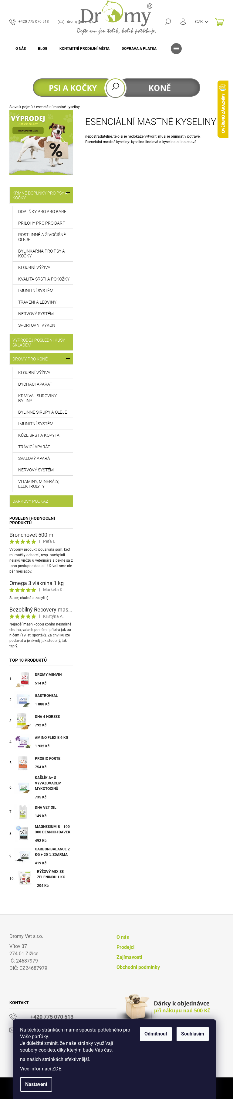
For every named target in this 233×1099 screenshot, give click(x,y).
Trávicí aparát (34, 446)
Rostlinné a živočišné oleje (42, 237)
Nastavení (36, 1084)
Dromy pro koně (30, 359)
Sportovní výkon (36, 325)
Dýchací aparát (35, 384)
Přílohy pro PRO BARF (41, 223)
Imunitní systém (35, 290)
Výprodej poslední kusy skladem (38, 342)
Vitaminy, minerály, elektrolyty (38, 484)
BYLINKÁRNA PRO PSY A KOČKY (41, 253)
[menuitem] (20, 48)
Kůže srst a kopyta (38, 435)
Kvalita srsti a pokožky (43, 279)
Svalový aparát (35, 458)
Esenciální (93, 142)
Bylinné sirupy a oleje (42, 412)
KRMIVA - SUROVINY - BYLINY (38, 398)
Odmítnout (155, 1034)
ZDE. (57, 1069)
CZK (199, 21)
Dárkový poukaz (30, 501)
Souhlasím (192, 1034)
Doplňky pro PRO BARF (42, 211)
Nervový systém (36, 313)
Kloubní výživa (34, 267)
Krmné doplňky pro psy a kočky (40, 195)
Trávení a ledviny (37, 302)
